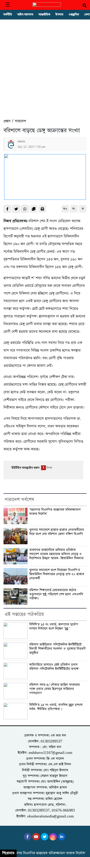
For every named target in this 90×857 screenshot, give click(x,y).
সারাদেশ (20, 121)
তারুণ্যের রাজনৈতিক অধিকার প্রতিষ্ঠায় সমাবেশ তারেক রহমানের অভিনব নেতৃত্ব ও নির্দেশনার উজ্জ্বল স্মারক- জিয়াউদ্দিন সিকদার (56, 554)
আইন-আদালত (25, 14)
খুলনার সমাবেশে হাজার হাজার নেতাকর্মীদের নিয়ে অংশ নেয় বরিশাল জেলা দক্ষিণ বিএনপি (56, 532)
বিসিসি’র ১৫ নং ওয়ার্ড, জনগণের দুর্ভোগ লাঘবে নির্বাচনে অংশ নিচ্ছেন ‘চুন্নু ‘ (53, 626)
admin (21, 141)
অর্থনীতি (7, 14)
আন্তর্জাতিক (44, 14)
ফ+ (65, 209)
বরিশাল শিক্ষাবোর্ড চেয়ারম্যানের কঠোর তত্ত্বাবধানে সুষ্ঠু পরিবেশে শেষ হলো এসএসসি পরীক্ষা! (56, 594)
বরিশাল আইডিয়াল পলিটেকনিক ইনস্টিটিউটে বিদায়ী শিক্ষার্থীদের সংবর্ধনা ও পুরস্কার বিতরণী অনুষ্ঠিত (57, 648)
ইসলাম (59, 14)
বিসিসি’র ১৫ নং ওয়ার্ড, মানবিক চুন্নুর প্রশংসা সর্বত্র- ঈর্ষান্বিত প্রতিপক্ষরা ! (56, 707)
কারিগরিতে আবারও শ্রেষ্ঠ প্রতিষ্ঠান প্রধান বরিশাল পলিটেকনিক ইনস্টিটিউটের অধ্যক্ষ (54, 666)
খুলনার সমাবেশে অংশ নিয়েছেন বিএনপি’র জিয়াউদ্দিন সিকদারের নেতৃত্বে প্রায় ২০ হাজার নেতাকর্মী (56, 574)
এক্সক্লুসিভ (74, 14)
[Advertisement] (45, 71)
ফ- (74, 209)
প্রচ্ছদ (6, 121)
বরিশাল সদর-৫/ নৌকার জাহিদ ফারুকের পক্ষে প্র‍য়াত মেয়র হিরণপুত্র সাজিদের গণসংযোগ (54, 689)
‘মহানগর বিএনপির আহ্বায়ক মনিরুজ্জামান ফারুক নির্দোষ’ (55, 512)
